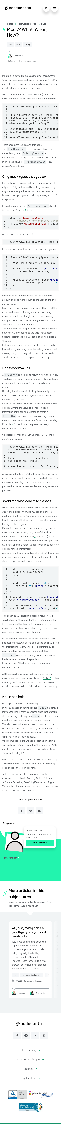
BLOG (43, 24)
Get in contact (38, 843)
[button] (31, 1052)
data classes (29, 729)
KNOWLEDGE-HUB (27, 24)
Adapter (20, 210)
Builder (23, 429)
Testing (27, 45)
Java (10, 45)
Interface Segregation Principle (18, 537)
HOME (10, 24)
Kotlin (18, 45)
